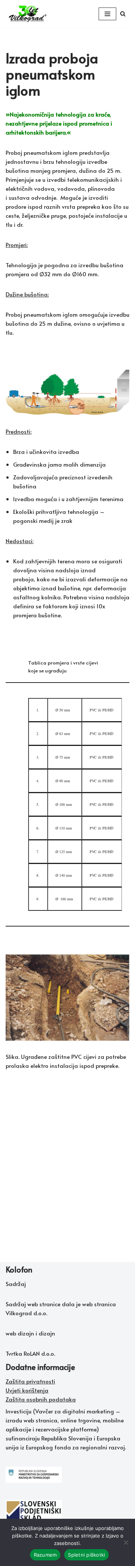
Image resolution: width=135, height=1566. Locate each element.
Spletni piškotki (86, 1555)
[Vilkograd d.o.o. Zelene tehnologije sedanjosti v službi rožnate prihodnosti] (28, 13)
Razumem (45, 1555)
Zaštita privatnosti (30, 1381)
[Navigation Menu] (107, 13)
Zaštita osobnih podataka (41, 1399)
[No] (125, 1542)
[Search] (123, 13)
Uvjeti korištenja (27, 1390)
